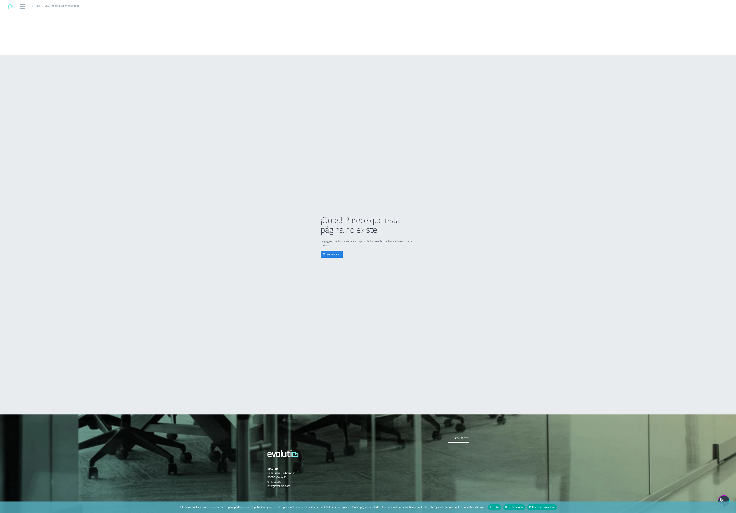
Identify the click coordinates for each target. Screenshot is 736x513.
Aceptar (495, 507)
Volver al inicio (331, 254)
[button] (22, 6)
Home (37, 6)
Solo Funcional (514, 507)
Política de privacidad (542, 507)
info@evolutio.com (278, 485)
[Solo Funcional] (731, 507)
